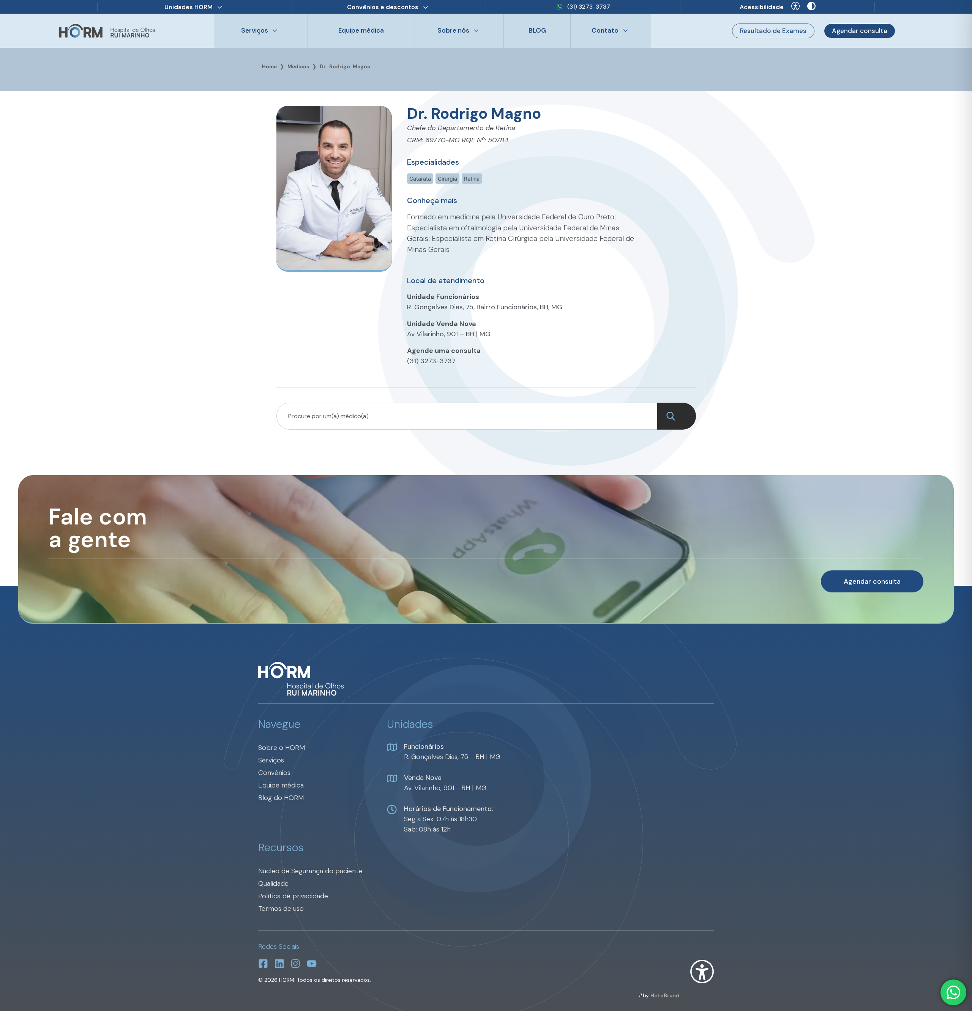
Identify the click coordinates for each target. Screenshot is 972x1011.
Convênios (274, 772)
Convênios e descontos (382, 7)
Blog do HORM (281, 797)
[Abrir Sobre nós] (476, 31)
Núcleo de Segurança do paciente (310, 871)
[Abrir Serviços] (275, 31)
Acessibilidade (762, 7)
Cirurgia (447, 178)
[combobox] (466, 416)
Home (269, 66)
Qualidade (273, 883)
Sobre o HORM (281, 747)
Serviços (271, 760)
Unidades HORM (188, 7)
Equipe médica (361, 30)
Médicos (298, 66)
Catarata (420, 178)
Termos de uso (281, 908)
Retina (472, 178)
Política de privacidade (293, 896)
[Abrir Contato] (625, 31)
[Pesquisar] (676, 416)
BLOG (537, 30)
